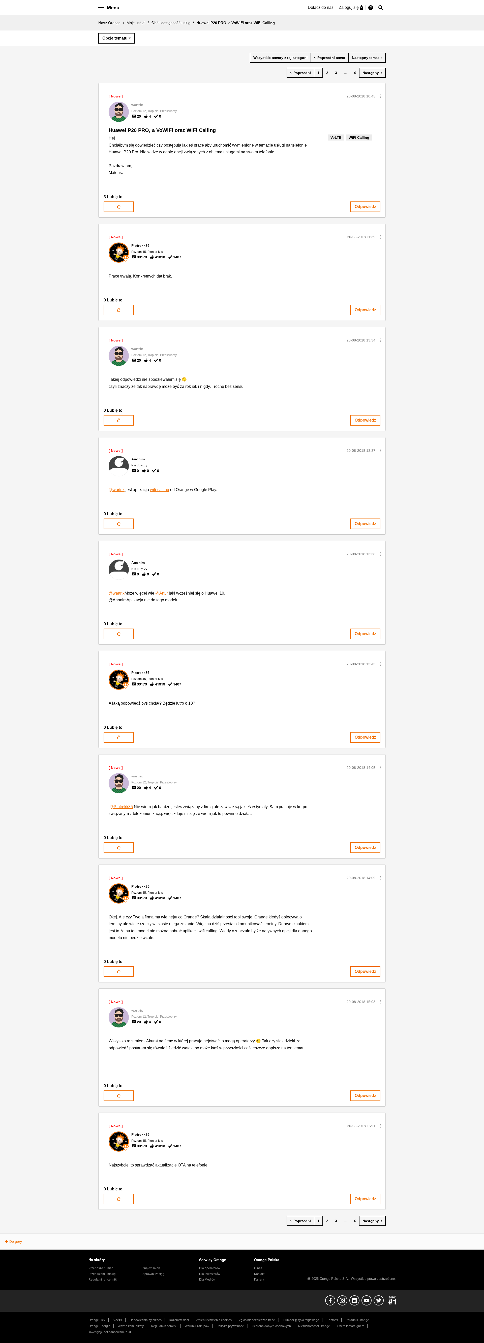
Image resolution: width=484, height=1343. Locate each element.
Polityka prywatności (231, 1326)
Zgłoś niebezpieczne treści (257, 1320)
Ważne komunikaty (131, 1326)
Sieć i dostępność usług (170, 23)
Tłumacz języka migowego (301, 1320)
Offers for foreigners (350, 1326)
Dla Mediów (207, 1279)
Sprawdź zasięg (153, 1274)
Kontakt (259, 1274)
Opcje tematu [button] (115, 38)
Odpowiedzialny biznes (146, 1320)
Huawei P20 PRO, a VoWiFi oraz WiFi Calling (162, 130)
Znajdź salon (151, 1268)
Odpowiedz (365, 206)
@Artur (161, 593)
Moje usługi (136, 23)
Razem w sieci (179, 1320)
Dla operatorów (209, 1268)
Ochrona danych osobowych (271, 1326)
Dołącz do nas (321, 7)
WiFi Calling (359, 137)
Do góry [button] (15, 1241)
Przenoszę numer (100, 1268)
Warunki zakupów (197, 1326)
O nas (258, 1268)
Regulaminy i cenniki (102, 1279)
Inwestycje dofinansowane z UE (110, 1332)
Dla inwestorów (209, 1274)
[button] (380, 96)
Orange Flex (96, 1320)
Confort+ (332, 1320)
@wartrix (117, 490)
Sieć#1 (117, 1320)
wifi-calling (159, 490)
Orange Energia (99, 1326)
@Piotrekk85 (121, 807)
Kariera (259, 1279)
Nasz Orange (109, 23)
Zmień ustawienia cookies (214, 1320)
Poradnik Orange (357, 1320)
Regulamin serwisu (164, 1326)
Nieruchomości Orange (314, 1326)
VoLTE (335, 137)
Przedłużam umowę (102, 1274)
